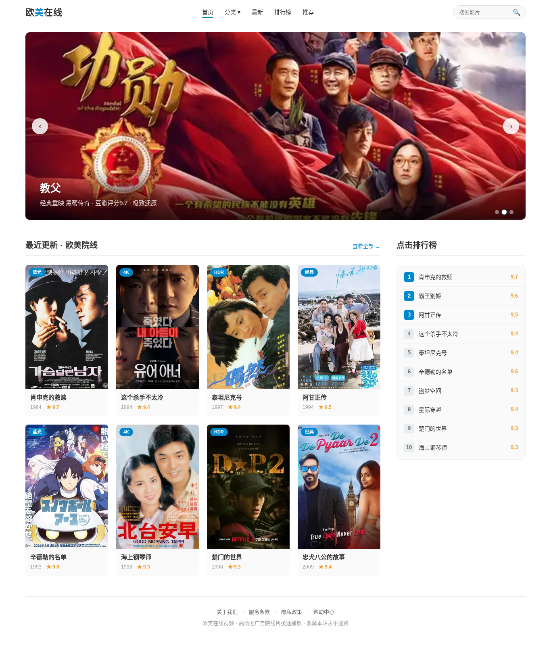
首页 (207, 12)
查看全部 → (366, 246)
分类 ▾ (232, 12)
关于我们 (227, 612)
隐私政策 (291, 612)
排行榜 (282, 12)
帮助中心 (323, 612)
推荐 (308, 12)
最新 (257, 12)
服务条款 (259, 612)
